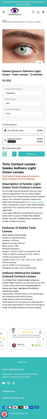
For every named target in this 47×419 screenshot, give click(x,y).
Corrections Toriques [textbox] (14, 89)
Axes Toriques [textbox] (11, 99)
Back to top (22, 362)
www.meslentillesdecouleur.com (17, 413)
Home (4, 20)
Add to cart (31, 154)
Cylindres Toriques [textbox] (13, 109)
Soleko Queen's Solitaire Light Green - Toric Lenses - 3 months (21, 22)
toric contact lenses (36, 202)
